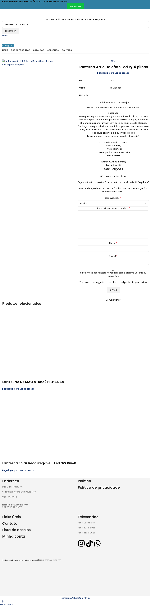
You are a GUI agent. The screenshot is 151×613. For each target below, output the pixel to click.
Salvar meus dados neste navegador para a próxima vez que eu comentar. (113, 274)
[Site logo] (21, 13)
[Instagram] (81, 543)
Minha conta (13, 536)
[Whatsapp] (97, 543)
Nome (113, 243)
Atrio (113, 61)
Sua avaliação (113, 198)
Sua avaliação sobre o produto (113, 208)
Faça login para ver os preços (113, 72)
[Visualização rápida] (6, 376)
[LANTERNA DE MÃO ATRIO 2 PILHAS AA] (34, 340)
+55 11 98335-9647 (87, 522)
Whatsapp (75, 6)
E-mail (113, 256)
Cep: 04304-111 (9, 496)
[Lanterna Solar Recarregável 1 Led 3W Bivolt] (34, 421)
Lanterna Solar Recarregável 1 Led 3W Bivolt (39, 463)
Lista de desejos (16, 529)
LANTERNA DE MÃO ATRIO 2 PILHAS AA (33, 382)
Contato (9, 523)
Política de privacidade (99, 487)
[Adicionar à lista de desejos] (14, 376)
